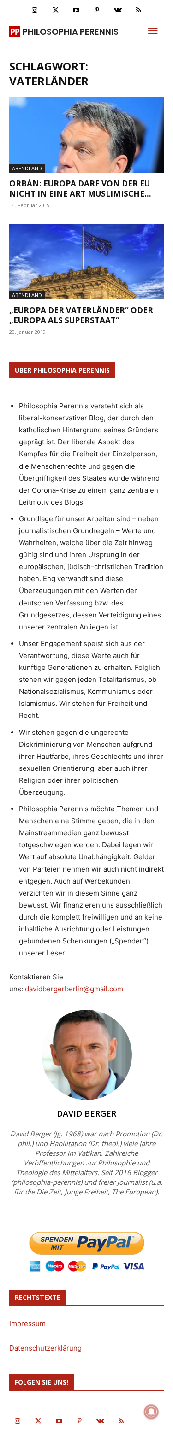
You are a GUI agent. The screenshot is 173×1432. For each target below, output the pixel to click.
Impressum (27, 1323)
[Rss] (139, 10)
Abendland (27, 168)
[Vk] (118, 10)
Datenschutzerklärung (45, 1348)
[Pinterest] (97, 10)
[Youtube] (76, 10)
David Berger (86, 1113)
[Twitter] (56, 10)
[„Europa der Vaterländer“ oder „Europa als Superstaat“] (86, 261)
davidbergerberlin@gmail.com (74, 988)
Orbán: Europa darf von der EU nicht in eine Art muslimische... (80, 188)
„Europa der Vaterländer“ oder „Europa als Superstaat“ (81, 315)
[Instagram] (35, 10)
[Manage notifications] (151, 1411)
